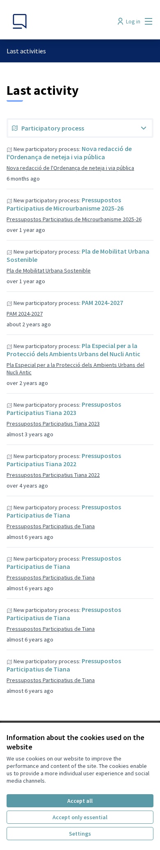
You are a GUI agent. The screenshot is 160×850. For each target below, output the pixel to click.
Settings (80, 833)
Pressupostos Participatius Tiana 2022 (64, 459)
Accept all (80, 800)
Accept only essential (80, 817)
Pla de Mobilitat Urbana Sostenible (49, 270)
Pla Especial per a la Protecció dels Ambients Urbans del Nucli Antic (73, 349)
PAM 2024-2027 (102, 302)
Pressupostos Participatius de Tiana (64, 511)
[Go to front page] (61, 21)
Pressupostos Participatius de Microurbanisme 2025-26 (65, 204)
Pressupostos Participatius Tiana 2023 (64, 408)
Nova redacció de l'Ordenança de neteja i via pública (69, 152)
